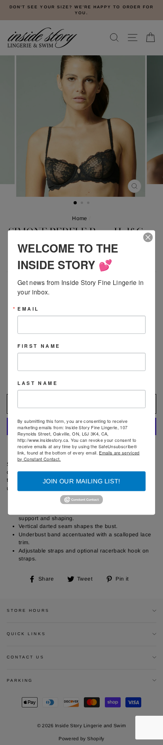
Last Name (37, 382)
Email (28, 308)
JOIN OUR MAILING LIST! (81, 480)
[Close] (148, 237)
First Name (39, 345)
